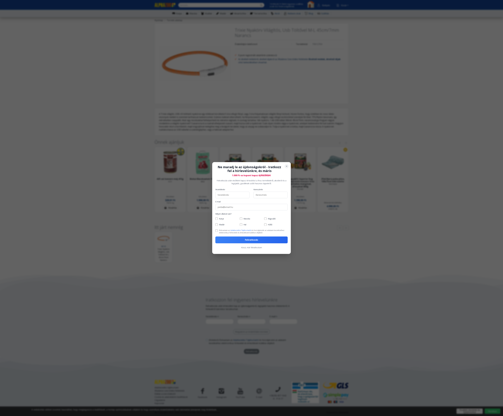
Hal (245, 224)
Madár (222, 224)
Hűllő (270, 224)
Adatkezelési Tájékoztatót (240, 230)
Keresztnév (258, 189)
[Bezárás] (287, 166)
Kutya (221, 218)
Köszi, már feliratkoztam (251, 247)
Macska (247, 218)
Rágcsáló (272, 218)
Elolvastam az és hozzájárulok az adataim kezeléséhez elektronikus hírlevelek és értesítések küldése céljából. (251, 231)
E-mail (218, 201)
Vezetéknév (220, 189)
